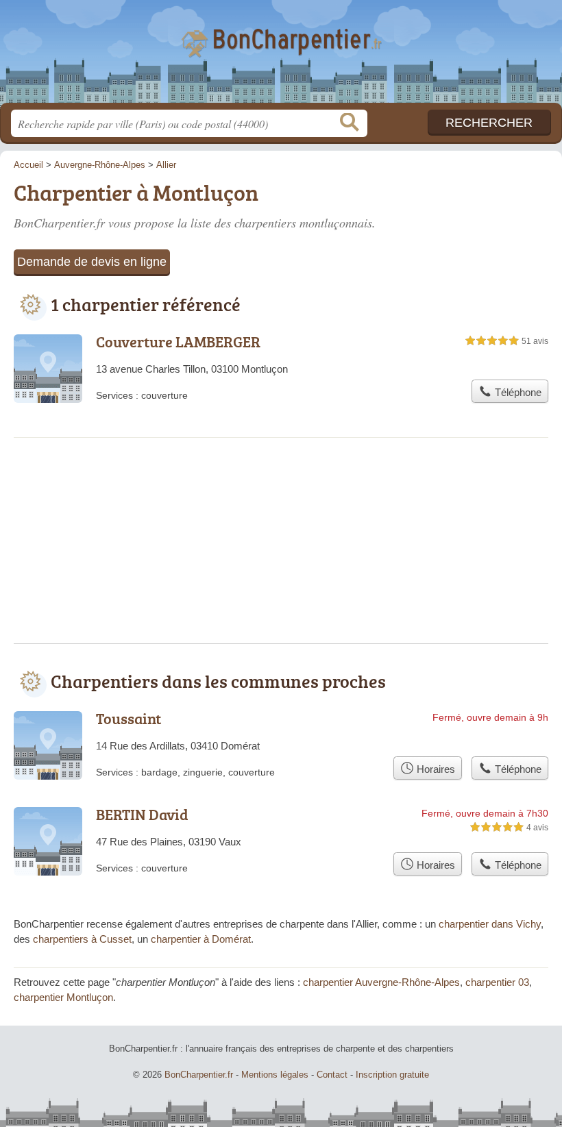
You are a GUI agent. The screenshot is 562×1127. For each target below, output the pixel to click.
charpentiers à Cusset (82, 939)
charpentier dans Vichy (490, 924)
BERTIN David (142, 814)
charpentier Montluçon (63, 997)
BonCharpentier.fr (281, 56)
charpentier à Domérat (201, 939)
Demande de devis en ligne (92, 262)
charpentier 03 (497, 982)
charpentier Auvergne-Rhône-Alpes (381, 982)
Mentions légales (274, 1074)
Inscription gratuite (392, 1074)
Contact (332, 1074)
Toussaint (128, 718)
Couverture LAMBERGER (178, 341)
